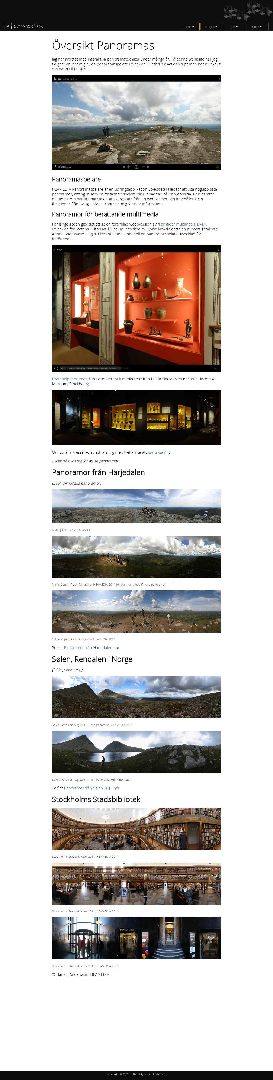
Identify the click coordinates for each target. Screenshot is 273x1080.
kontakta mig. (159, 452)
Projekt (210, 27)
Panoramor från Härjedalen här (91, 647)
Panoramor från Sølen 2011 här (92, 787)
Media (187, 27)
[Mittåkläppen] (136, 576)
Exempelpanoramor (69, 378)
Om (233, 27)
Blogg (255, 27)
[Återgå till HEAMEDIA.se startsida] (23, 28)
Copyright (113, 1074)
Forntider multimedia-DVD (182, 224)
